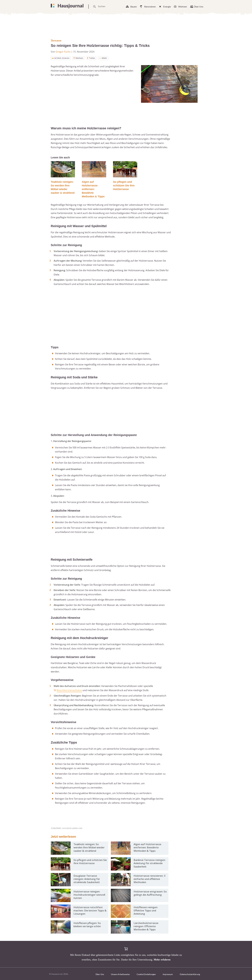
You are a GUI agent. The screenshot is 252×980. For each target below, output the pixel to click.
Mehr (104, 58)
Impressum (168, 974)
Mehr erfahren (162, 959)
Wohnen (182, 6)
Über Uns (198, 6)
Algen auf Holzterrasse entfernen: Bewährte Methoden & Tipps (93, 189)
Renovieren (150, 6)
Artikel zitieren (61, 58)
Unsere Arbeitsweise (120, 974)
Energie (167, 6)
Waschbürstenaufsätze (69, 690)
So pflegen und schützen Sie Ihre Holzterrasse (124, 185)
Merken (79, 58)
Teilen (92, 58)
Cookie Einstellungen (146, 974)
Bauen (133, 6)
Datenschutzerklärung (190, 974)
